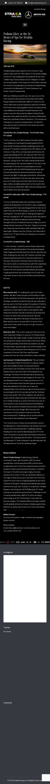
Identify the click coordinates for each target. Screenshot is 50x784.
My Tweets (7, 631)
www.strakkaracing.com (16, 510)
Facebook (7, 703)
